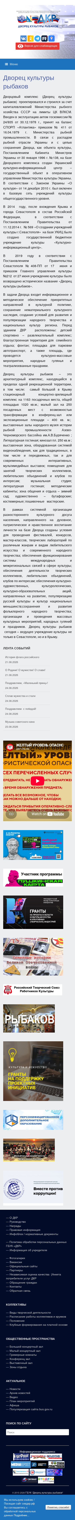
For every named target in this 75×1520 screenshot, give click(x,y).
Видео (14, 1397)
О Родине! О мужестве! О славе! (25, 670)
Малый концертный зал (25, 1350)
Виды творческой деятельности (30, 1312)
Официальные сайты (23, 1266)
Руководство (18, 1221)
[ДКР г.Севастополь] (37, 19)
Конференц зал (20, 1359)
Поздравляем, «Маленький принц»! (26, 683)
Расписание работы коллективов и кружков (38, 1316)
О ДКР (14, 1217)
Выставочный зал (21, 1362)
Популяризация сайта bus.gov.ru (31, 1409)
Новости (15, 1389)
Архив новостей (20, 1393)
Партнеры (16, 1270)
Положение (17, 1320)
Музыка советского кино (20, 722)
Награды (15, 1225)
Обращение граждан (23, 1282)
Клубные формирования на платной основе (39, 1324)
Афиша (14, 1405)
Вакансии (16, 1262)
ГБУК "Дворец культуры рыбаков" (44, 1492)
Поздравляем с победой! (20, 709)
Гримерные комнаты (23, 1354)
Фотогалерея (17, 1258)
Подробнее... (21, 1515)
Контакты (15, 1286)
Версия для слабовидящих (40, 46)
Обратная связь (19, 1290)
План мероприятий (22, 1401)
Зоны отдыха (18, 1367)
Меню (14, 64)
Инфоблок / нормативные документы (34, 1234)
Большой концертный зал (26, 1346)
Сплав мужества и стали (20, 696)
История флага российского (22, 657)
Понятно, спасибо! (58, 1507)
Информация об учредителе (28, 1250)
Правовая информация (25, 1229)
